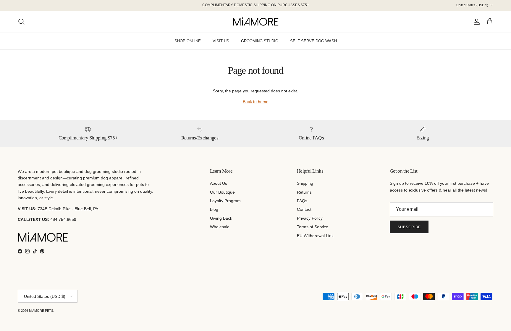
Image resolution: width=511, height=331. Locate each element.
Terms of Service (312, 226)
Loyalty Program (225, 200)
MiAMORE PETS (41, 310)
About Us (218, 183)
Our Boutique (222, 192)
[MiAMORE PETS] (256, 22)
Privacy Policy (310, 218)
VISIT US (221, 41)
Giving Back (221, 218)
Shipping (305, 183)
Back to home (256, 101)
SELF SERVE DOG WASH (313, 41)
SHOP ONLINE (187, 41)
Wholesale (219, 226)
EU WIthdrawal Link (315, 235)
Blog (214, 209)
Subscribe (409, 227)
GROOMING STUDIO (259, 41)
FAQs (302, 200)
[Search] (21, 21)
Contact (304, 209)
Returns (304, 192)
